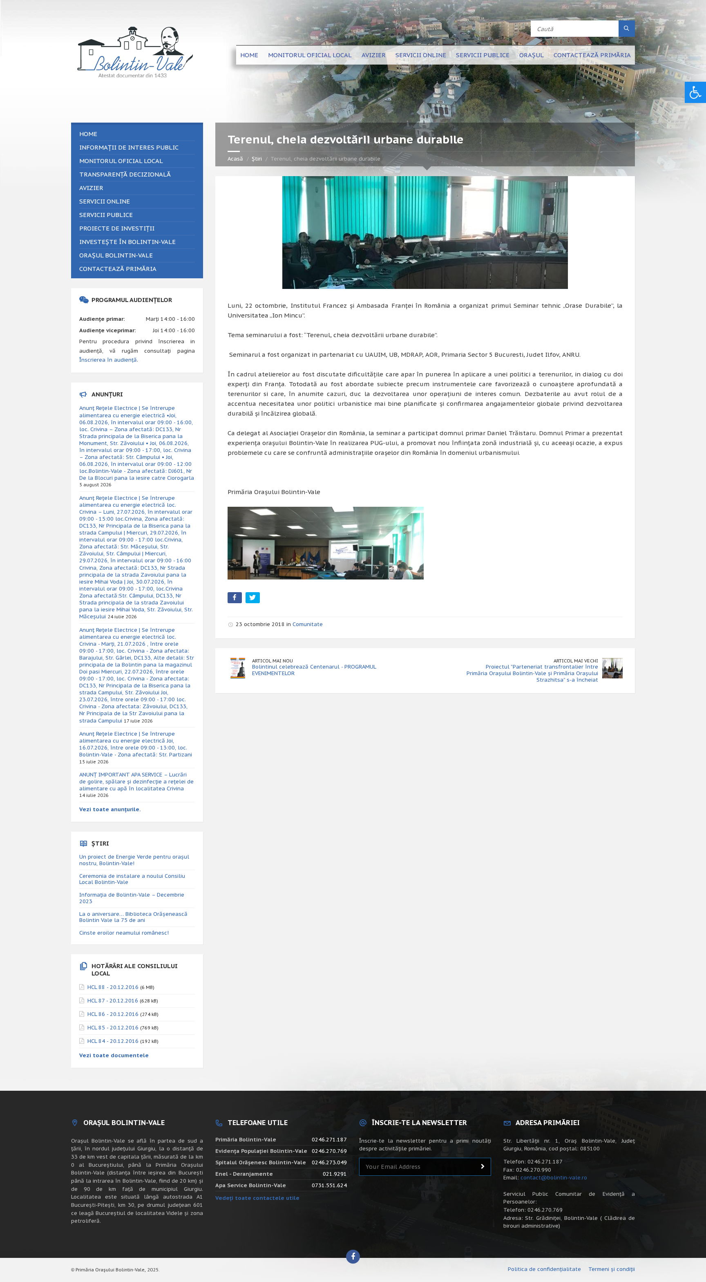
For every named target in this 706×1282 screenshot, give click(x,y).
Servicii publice (482, 55)
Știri (257, 158)
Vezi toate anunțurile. (110, 809)
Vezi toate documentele (114, 1055)
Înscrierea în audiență (108, 359)
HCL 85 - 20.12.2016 (113, 1027)
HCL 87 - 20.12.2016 (112, 1000)
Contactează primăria (592, 55)
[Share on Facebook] (236, 599)
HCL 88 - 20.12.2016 (113, 987)
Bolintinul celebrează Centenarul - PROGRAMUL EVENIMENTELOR (314, 670)
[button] (695, 92)
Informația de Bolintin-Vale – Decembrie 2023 (131, 898)
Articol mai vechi (576, 661)
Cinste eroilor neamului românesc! (124, 932)
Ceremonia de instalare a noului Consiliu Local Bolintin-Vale (132, 879)
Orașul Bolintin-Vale (116, 255)
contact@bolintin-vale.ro (554, 1177)
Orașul (531, 55)
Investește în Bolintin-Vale (127, 242)
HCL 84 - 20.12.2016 (113, 1041)
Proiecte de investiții (116, 228)
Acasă (235, 158)
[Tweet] (253, 599)
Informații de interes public (129, 147)
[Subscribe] (483, 1167)
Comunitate (308, 624)
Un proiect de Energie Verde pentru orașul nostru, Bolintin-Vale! (134, 860)
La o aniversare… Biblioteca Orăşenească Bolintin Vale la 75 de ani (133, 917)
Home (249, 55)
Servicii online (420, 55)
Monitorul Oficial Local (310, 55)
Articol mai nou (272, 661)
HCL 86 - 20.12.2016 (113, 1014)
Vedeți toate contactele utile (257, 1198)
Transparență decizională (125, 174)
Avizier (374, 55)
